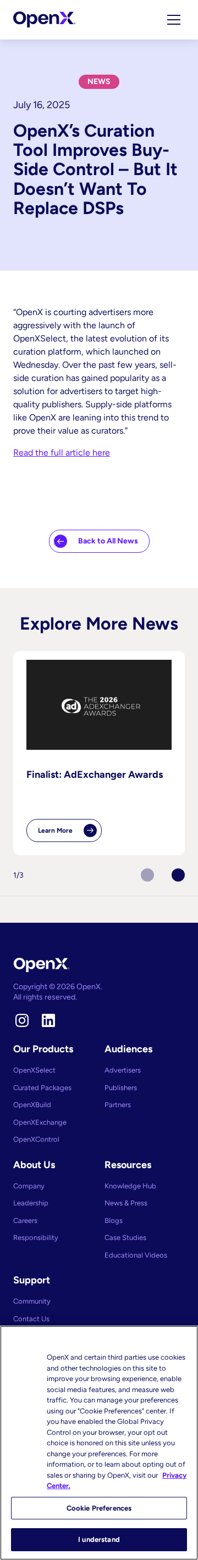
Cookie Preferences (99, 1508)
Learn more (70, 834)
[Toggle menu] (174, 20)
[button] (178, 875)
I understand (99, 1539)
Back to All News (108, 541)
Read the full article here (61, 452)
